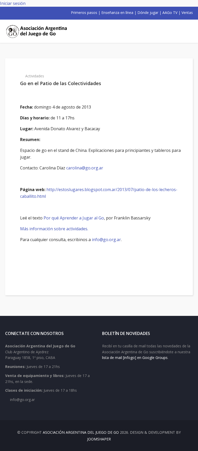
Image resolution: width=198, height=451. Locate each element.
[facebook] (7, 12)
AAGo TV (169, 12)
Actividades (34, 75)
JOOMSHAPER (99, 439)
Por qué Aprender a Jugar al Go (74, 218)
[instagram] (27, 12)
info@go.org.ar (106, 239)
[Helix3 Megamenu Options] (187, 31)
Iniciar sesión (13, 3)
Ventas (187, 12)
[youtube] (20, 12)
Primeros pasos (84, 12)
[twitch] (34, 12)
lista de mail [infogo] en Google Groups (135, 357)
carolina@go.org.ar (84, 168)
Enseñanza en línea (117, 12)
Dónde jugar (147, 12)
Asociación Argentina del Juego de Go (81, 432)
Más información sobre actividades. (54, 229)
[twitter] (13, 12)
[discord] (40, 12)
